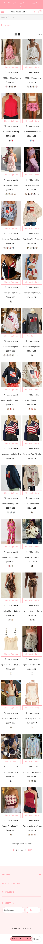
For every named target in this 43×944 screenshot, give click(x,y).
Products (11, 17)
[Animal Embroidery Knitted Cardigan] (32, 478)
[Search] (34, 11)
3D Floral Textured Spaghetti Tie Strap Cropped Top (32, 78)
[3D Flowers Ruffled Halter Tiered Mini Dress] (11, 159)
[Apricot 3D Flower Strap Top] (11, 639)
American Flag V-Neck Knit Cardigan (10, 503)
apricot (11, 673)
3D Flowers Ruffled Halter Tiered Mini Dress (11, 185)
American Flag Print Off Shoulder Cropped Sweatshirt (11, 454)
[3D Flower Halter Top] (11, 106)
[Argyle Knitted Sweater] (32, 746)
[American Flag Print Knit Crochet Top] (11, 374)
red (12, 140)
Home (3, 17)
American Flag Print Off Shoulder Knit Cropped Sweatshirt (32, 454)
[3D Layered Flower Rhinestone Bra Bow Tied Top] (32, 159)
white (15, 194)
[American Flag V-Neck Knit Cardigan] (11, 478)
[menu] (2, 11)
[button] (15, 34)
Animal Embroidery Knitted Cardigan (32, 503)
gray (7, 355)
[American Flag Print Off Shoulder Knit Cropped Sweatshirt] (32, 428)
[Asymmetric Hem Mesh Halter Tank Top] (32, 800)
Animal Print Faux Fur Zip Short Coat (32, 557)
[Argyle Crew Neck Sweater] (11, 746)
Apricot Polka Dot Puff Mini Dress (32, 665)
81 (25, 850)
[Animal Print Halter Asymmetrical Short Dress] (11, 585)
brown (28, 248)
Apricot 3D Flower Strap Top (10, 665)
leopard (12, 620)
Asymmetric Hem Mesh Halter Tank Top (32, 826)
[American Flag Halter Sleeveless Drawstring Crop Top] (11, 267)
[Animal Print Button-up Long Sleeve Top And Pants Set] (11, 531)
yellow (9, 194)
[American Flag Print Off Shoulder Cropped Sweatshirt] (11, 428)
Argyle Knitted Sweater (32, 772)
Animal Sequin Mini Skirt (32, 611)
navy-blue (14, 409)
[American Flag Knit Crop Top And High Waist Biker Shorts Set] (32, 267)
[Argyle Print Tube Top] (11, 800)
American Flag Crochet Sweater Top (11, 239)
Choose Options (11, 67)
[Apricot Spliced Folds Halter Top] (11, 692)
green (6, 194)
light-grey (4, 355)
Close (41, 4)
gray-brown (35, 781)
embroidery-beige (32, 512)
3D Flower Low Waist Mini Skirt (32, 131)
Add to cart (32, 336)
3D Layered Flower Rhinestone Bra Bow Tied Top (32, 185)
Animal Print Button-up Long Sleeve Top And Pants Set (11, 557)
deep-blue (11, 301)
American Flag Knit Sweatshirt (10, 346)
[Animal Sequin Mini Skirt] (32, 585)
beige (36, 248)
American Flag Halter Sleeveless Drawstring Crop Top (11, 293)
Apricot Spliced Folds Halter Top (10, 718)
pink (12, 194)
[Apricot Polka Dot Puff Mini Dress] (32, 639)
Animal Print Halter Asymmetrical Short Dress (11, 611)
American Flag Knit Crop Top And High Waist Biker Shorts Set (32, 293)
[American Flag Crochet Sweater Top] (11, 213)
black (9, 140)
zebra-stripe (9, 620)
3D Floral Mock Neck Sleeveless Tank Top (11, 78)
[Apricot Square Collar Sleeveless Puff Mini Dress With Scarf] (32, 692)
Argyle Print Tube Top (11, 826)
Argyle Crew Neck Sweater (11, 772)
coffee (31, 620)
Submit (33, 910)
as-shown (11, 781)
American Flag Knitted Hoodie (32, 346)
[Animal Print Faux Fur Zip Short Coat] (32, 531)
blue (32, 781)
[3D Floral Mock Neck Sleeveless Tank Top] (11, 52)
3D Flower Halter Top (10, 131)
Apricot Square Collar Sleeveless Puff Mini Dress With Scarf (32, 718)
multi (11, 835)
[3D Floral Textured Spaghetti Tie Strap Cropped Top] (32, 52)
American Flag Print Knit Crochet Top (11, 400)
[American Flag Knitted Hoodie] (32, 320)
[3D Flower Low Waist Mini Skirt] (32, 106)
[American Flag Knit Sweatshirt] (11, 320)
